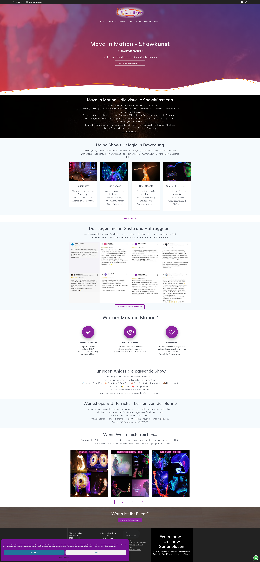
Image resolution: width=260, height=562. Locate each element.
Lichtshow (114, 185)
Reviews (147, 21)
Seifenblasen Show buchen (177, 171)
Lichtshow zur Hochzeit (132, 549)
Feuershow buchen (83, 171)
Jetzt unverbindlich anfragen (130, 63)
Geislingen (141, 542)
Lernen (122, 21)
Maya (102, 21)
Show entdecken (129, 218)
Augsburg (131, 545)
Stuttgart (139, 545)
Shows (112, 21)
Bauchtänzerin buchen (145, 171)
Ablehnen (96, 552)
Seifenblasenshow (177, 186)
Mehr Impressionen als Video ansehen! (130, 502)
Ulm (134, 542)
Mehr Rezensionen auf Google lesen (130, 307)
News (156, 21)
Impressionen (135, 21)
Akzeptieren (34, 552)
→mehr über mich (130, 131)
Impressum (130, 535)
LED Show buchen (114, 171)
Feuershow (83, 185)
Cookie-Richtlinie (64, 557)
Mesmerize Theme (182, 554)
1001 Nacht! (146, 185)
